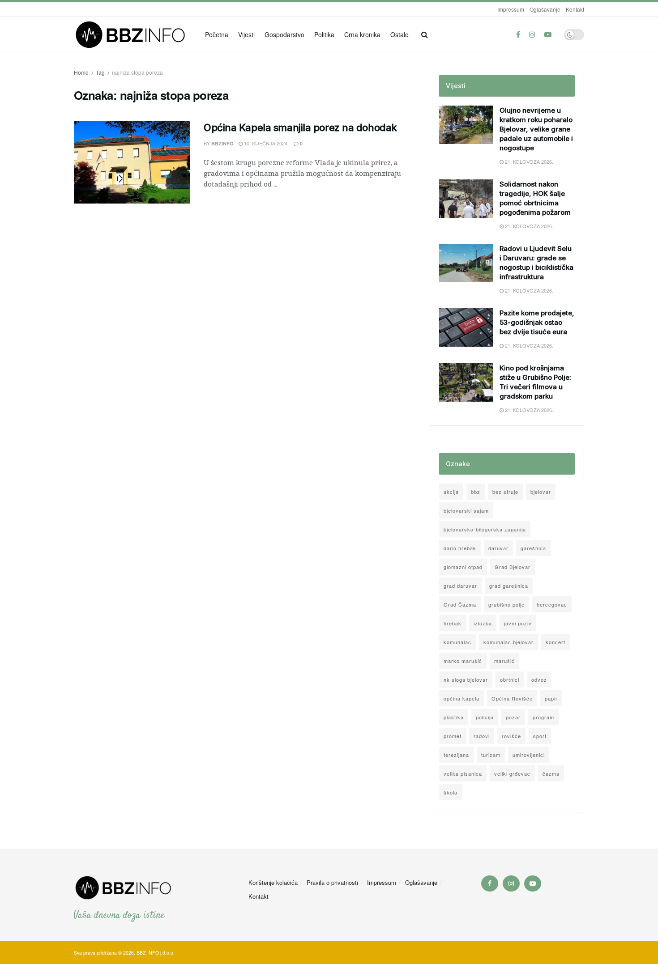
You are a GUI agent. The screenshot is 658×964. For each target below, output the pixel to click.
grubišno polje (506, 604)
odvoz (539, 679)
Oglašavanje (545, 9)
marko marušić (463, 660)
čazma (551, 773)
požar (513, 717)
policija (485, 717)
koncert (555, 641)
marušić (504, 660)
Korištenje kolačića (273, 882)
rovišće (511, 735)
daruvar (498, 548)
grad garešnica (508, 585)
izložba (483, 623)
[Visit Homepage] (133, 35)
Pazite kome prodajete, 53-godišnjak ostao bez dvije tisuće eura (537, 322)
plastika (454, 717)
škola (450, 792)
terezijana (456, 754)
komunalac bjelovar (508, 641)
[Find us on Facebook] (518, 34)
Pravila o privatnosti (332, 882)
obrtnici (509, 679)
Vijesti (246, 34)
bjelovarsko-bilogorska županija (485, 529)
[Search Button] (424, 34)
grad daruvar (460, 585)
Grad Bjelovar (512, 566)
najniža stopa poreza (137, 72)
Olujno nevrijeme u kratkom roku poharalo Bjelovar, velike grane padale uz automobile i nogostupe (536, 129)
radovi (482, 735)
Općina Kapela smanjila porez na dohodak (300, 127)
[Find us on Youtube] (547, 34)
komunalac (457, 641)
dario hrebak (460, 548)
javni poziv (518, 623)
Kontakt (575, 9)
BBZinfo (222, 143)
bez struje (505, 491)
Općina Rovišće (512, 698)
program (543, 717)
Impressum (510, 9)
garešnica (533, 548)
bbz (475, 491)
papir (551, 698)
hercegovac (552, 604)
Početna (216, 34)
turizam (490, 754)
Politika (324, 34)
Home (81, 72)
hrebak (452, 623)
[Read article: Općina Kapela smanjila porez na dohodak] (132, 162)
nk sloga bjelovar (466, 679)
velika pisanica (463, 773)
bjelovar (540, 491)
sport (540, 735)
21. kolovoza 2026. (528, 161)
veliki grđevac (512, 773)
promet (452, 735)
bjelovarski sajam (466, 510)
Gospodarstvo (284, 34)
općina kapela (461, 698)
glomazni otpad (463, 566)
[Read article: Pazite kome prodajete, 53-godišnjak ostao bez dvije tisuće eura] (466, 327)
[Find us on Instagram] (532, 34)
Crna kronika (362, 34)
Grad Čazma (460, 604)
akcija (451, 491)
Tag (100, 72)
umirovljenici (529, 754)
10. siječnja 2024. (266, 143)
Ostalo (399, 34)
